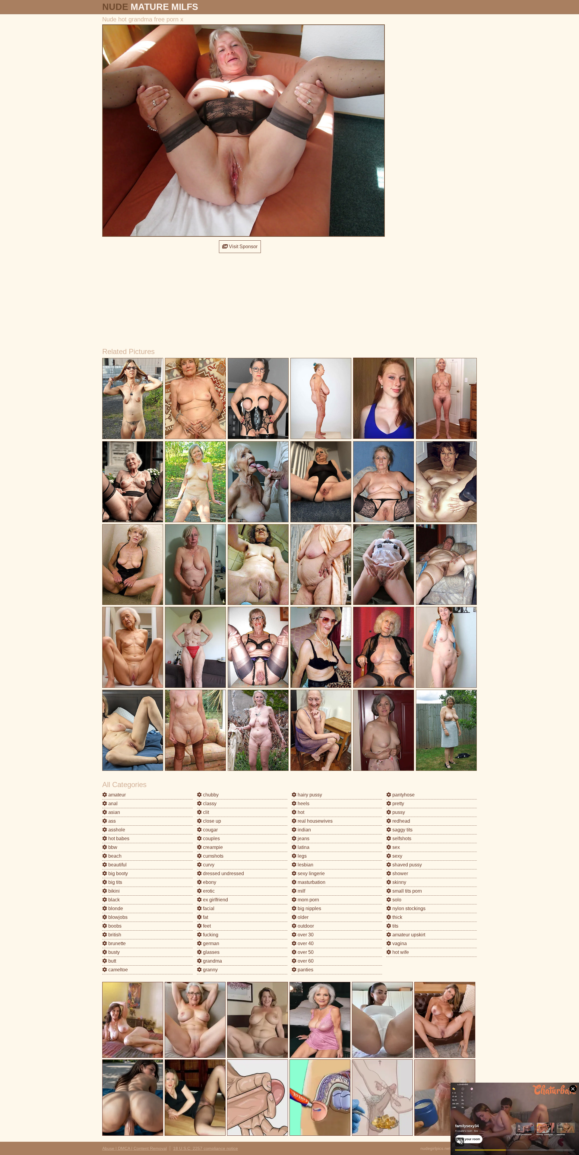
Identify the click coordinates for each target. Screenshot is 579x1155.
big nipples (308, 908)
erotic (208, 891)
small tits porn (406, 891)
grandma (212, 961)
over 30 (305, 934)
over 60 (305, 961)
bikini (113, 891)
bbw (112, 847)
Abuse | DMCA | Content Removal (134, 1148)
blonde (115, 908)
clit (205, 812)
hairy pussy (309, 794)
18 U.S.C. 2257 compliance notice (205, 1148)
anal (112, 803)
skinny (398, 882)
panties (304, 969)
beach (114, 856)
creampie (212, 847)
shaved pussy (406, 864)
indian (303, 829)
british (114, 934)
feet (206, 926)
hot (300, 812)
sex (395, 847)
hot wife (400, 952)
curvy (208, 864)
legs (301, 856)
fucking (210, 934)
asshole (116, 829)
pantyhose (403, 794)
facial (208, 908)
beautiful (117, 864)
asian (113, 812)
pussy (398, 812)
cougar (210, 829)
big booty (117, 873)
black (113, 899)
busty (113, 952)
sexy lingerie (310, 873)
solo (396, 899)
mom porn (307, 899)
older (302, 917)
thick (396, 917)
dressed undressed (223, 873)
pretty (397, 803)
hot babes (118, 838)
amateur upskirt (408, 934)
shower (399, 873)
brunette (116, 943)
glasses (211, 952)
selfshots (401, 838)
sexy (396, 856)
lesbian (304, 864)
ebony (209, 882)
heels (302, 803)
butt (111, 961)
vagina (399, 943)
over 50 (305, 952)
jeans (302, 838)
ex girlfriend (215, 899)
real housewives (314, 821)
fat (205, 917)
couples (211, 838)
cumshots (212, 856)
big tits (114, 882)
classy (209, 803)
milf (300, 891)
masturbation (310, 882)
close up (211, 821)
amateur (116, 794)
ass (111, 821)
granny (210, 969)
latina (302, 847)
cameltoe (117, 969)
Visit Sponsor (243, 246)
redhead (400, 821)
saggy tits (402, 829)
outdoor (305, 926)
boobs (114, 926)
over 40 (305, 943)
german (210, 943)
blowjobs (117, 917)
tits (394, 926)
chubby (210, 794)
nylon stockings (408, 908)
